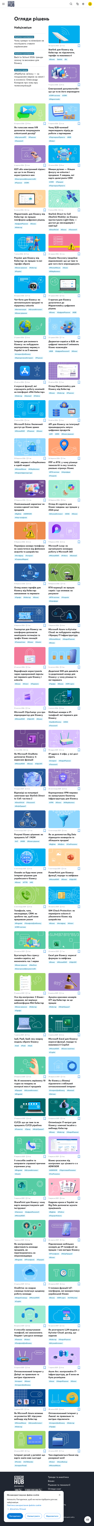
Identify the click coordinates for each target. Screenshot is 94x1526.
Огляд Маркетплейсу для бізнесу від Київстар (61, 387)
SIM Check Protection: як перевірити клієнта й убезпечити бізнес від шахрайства (61, 915)
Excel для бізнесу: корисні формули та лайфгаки (62, 957)
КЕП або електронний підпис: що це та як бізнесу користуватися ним (30, 172)
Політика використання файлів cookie (24, 1505)
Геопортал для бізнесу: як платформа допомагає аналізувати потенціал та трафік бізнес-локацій (28, 634)
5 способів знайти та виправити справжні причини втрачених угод (29, 1163)
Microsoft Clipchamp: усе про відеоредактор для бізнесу (29, 713)
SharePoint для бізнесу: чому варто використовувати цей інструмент (29, 1205)
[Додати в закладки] (79, 45)
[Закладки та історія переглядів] (77, 4)
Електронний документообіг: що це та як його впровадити (63, 90)
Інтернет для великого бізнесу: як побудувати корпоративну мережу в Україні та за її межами (27, 346)
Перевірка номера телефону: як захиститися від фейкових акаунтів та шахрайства (29, 548)
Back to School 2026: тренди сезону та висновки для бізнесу (28, 60)
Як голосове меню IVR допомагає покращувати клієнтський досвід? (27, 130)
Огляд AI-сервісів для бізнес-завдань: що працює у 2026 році (63, 507)
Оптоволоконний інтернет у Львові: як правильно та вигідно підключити (63, 1416)
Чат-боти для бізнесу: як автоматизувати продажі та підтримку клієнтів (28, 302)
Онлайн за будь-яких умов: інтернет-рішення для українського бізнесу (28, 875)
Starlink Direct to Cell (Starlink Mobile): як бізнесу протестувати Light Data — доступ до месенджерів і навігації (63, 219)
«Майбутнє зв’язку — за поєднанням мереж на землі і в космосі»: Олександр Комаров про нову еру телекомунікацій (29, 79)
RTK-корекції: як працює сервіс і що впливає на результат (61, 590)
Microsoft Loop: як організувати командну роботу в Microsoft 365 (60, 548)
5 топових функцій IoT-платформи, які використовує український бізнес (64, 1290)
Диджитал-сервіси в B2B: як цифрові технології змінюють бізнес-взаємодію (63, 344)
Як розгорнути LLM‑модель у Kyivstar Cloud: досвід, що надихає (63, 1332)
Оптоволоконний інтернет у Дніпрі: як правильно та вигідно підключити (29, 1374)
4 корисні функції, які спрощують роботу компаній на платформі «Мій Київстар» (29, 389)
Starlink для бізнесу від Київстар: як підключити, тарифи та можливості (61, 52)
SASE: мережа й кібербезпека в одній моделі (29, 464)
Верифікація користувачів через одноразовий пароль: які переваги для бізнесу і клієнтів (29, 675)
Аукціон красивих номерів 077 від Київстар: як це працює (62, 1000)
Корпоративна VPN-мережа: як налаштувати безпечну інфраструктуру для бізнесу (63, 795)
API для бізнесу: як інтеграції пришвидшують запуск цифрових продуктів (63, 427)
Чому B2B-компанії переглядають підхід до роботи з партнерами (60, 130)
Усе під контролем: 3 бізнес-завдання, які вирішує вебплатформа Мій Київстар (29, 1000)
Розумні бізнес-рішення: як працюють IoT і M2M (28, 836)
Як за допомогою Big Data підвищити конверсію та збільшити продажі (62, 837)
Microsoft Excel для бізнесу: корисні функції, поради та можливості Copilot (63, 1041)
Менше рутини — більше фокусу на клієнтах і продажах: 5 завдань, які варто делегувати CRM (61, 173)
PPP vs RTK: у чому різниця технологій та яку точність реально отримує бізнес (62, 465)
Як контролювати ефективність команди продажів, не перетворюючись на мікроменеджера (26, 1250)
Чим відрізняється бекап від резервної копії (63, 1456)
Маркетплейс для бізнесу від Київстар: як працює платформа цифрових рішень (29, 216)
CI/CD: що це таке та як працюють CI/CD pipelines (28, 1124)
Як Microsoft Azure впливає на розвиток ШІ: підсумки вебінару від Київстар (28, 1416)
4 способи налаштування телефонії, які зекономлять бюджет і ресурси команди (28, 1332)
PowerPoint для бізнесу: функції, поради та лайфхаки (63, 874)
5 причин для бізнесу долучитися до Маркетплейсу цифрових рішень (61, 304)
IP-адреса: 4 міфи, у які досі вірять (63, 755)
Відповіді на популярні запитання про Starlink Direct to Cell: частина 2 (29, 795)
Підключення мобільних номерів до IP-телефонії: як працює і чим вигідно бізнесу (64, 1247)
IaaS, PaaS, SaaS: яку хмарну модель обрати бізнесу (28, 1040)
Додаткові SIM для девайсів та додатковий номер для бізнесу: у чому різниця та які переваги (63, 675)
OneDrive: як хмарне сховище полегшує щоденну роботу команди (29, 1290)
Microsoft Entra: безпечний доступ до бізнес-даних (28, 426)
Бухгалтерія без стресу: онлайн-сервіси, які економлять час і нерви (26, 958)
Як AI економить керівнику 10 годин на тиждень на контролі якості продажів (29, 1083)
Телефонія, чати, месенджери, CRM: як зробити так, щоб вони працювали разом (26, 915)
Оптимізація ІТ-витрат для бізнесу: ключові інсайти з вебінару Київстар (62, 1125)
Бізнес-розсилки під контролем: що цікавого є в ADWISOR (63, 1163)
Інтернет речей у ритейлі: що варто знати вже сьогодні (29, 1456)
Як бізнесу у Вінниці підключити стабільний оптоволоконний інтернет (62, 1083)
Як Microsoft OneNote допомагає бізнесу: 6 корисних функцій (26, 756)
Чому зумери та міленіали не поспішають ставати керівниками (29, 43)
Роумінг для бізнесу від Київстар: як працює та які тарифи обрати (28, 260)
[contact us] (87, 1519)
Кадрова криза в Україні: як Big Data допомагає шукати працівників (63, 1205)
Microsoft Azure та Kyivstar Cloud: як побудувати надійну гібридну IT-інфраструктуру (64, 632)
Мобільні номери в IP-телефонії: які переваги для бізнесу (62, 715)
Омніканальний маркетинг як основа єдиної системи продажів (29, 507)
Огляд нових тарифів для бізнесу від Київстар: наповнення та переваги (27, 590)
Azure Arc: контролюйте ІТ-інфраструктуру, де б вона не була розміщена (63, 1374)
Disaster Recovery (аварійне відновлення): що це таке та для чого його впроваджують (64, 260)
